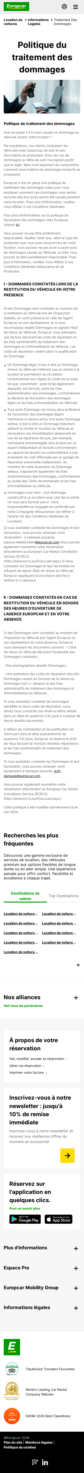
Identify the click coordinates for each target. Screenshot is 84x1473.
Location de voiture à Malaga (21, 923)
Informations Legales (38, 22)
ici (17, 225)
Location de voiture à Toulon (21, 952)
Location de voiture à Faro (59, 933)
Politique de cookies (20, 1447)
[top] (78, 966)
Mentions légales (38, 1442)
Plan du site (13, 1442)
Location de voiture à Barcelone (21, 914)
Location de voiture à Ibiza (59, 923)
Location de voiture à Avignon (59, 942)
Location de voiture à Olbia (21, 933)
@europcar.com (47, 542)
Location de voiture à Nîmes (21, 942)
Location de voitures (13, 22)
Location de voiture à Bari (59, 914)
